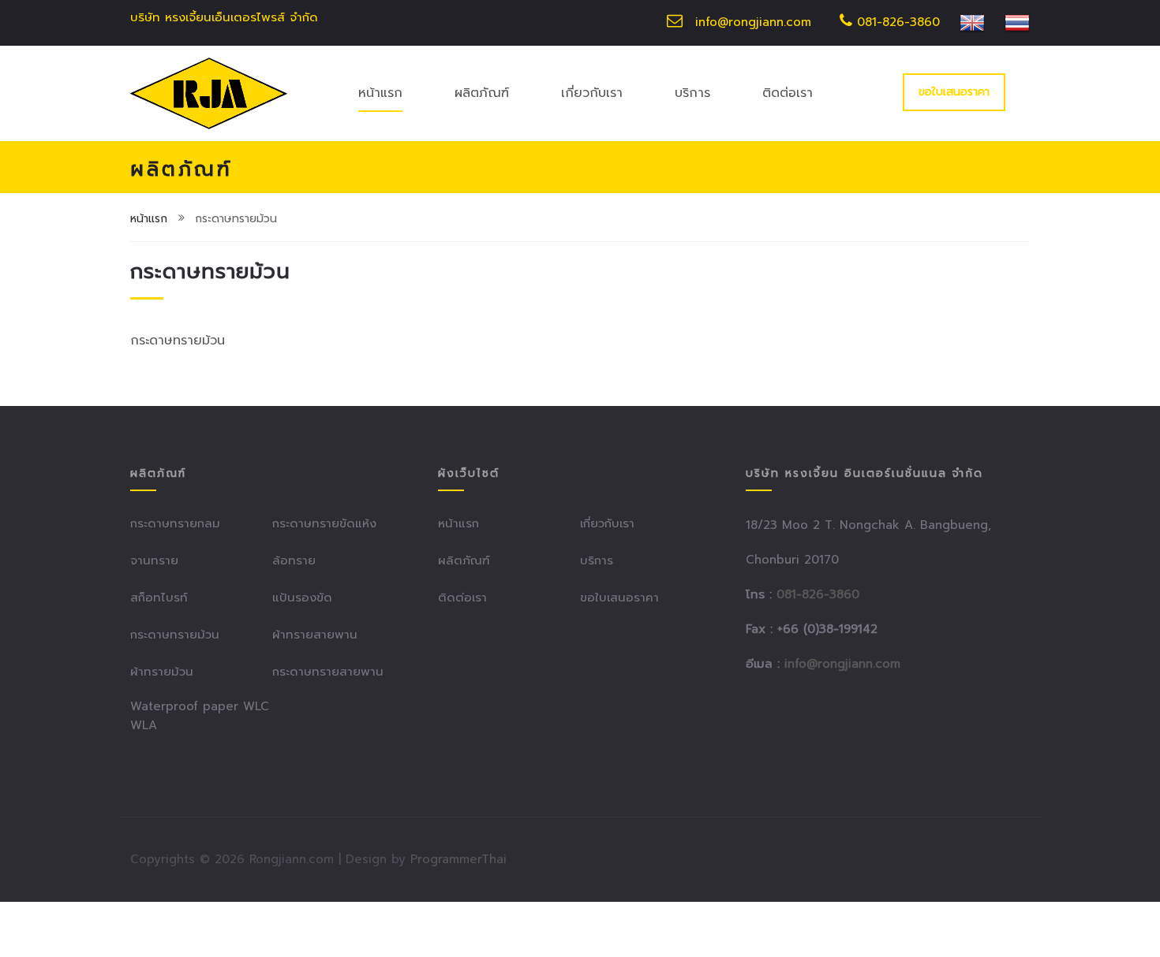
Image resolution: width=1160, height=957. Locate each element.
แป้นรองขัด (302, 597)
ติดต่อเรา (787, 93)
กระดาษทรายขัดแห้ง (324, 523)
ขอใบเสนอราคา (954, 92)
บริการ (692, 93)
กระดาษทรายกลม (175, 523)
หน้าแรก (380, 93)
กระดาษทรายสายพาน (328, 671)
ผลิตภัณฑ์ (482, 93)
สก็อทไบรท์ (159, 597)
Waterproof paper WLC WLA (199, 716)
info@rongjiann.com (753, 22)
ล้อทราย (294, 560)
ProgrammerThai (458, 859)
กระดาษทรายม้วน (174, 634)
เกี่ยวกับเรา (592, 93)
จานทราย (154, 560)
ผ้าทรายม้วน (161, 671)
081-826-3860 (896, 22)
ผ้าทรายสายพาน (314, 634)
